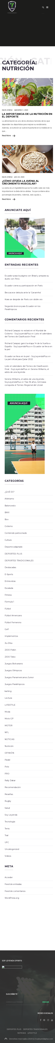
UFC (7, 842)
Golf (7, 629)
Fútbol (8, 609)
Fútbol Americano (13, 615)
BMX (7, 512)
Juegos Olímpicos (13, 670)
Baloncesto (10, 505)
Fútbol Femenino (13, 622)
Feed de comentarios (15, 891)
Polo (7, 767)
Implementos (11, 636)
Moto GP (9, 718)
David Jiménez (7, 110)
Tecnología (10, 821)
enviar (45, 1002)
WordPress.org (12, 898)
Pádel (7, 760)
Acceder (9, 877)
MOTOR (9, 725)
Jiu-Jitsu (9, 643)
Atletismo (9, 499)
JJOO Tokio (10, 657)
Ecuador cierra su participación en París (23, 285)
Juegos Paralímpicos (15, 684)
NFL (7, 732)
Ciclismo (9, 526)
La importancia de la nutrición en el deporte (27, 115)
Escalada (9, 588)
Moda (7, 712)
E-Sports (9, 574)
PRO (7, 773)
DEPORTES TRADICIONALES (19, 560)
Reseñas (9, 794)
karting (8, 691)
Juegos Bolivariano (14, 663)
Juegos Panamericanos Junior (19, 677)
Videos (8, 856)
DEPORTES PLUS (13, 554)
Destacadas (10, 567)
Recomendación (13, 787)
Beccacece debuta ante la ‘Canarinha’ (23, 292)
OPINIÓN (9, 753)
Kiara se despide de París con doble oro (24, 299)
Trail (6, 835)
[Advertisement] (27, 31)
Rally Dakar (10, 780)
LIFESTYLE (10, 705)
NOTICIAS (9, 739)
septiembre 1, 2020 (21, 110)
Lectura (8, 698)
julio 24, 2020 (19, 177)
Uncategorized (12, 849)
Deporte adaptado (14, 547)
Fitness (8, 595)
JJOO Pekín (10, 650)
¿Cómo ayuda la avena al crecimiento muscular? (20, 182)
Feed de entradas (13, 884)
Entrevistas (10, 581)
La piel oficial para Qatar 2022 (19, 359)
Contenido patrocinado (16, 533)
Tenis (7, 828)
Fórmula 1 (9, 602)
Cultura (8, 540)
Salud (7, 808)
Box (6, 519)
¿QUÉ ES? (9, 492)
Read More (6, 135)
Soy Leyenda (11, 815)
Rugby (8, 801)
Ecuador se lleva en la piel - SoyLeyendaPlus (26, 356)
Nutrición (9, 746)
